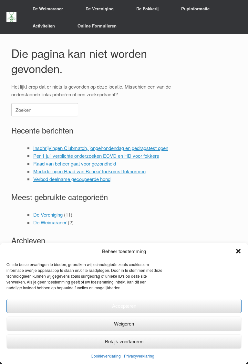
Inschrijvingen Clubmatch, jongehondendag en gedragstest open (100, 148)
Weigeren (124, 323)
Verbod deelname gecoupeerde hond (71, 179)
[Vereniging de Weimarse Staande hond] (11, 17)
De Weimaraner (50, 222)
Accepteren (124, 305)
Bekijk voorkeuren (124, 341)
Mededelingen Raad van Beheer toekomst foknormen (89, 171)
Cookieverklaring (106, 356)
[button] (238, 251)
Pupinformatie (195, 8)
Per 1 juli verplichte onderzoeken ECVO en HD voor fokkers (96, 155)
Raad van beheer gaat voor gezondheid (74, 163)
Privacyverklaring (139, 356)
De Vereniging (48, 214)
